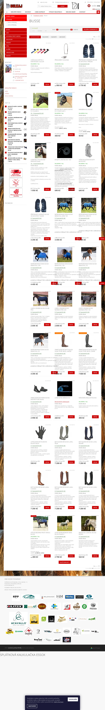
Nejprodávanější (35, 37)
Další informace (58, 702)
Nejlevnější (45, 37)
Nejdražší (53, 37)
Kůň (7, 33)
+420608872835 (19, 80)
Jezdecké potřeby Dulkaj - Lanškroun (21, 77)
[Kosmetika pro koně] (67, 606)
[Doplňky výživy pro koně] (43, 619)
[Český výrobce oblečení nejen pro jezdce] (14, 606)
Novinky (28, 12)
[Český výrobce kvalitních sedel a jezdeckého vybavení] (30, 597)
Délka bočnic (9, 96)
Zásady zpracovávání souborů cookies (16, 590)
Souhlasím (73, 699)
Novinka (40, 31)
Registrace (97, 2)
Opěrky (7, 93)
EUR (96, 9)
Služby (8, 49)
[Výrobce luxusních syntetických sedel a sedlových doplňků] (69, 597)
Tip (46, 31)
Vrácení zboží (70, 12)
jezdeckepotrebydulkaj (21, 74)
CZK (93, 9)
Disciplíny (9, 39)
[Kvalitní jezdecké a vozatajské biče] (84, 606)
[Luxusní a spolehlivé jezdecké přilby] (79, 597)
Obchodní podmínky (13, 579)
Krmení (8, 42)
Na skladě (35, 28)
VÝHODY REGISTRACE (55, 12)
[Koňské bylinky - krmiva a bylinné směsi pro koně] (48, 639)
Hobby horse (10, 16)
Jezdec (8, 29)
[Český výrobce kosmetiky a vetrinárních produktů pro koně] (77, 606)
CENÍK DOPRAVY (40, 12)
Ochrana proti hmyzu (13, 36)
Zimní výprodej (12, 22)
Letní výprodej (12, 25)
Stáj (7, 46)
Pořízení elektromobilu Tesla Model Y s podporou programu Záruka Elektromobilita (16, 583)
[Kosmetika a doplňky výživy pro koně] (54, 606)
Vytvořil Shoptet (96, 648)
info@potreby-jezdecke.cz (20, 65)
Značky (8, 56)
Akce (33, 31)
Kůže (6, 91)
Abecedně (62, 37)
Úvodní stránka (7, 12)
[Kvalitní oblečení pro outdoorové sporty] (89, 597)
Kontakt (82, 12)
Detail (47, 84)
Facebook (17, 71)
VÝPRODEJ (9, 19)
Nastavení (32, 706)
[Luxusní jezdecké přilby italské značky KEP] (16, 597)
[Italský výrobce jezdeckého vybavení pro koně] (18, 619)
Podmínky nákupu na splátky (13, 587)
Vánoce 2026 (10, 52)
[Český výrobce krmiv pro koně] (93, 606)
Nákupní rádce (16, 12)
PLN (99, 9)
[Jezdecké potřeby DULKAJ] (14, 5)
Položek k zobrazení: (91, 29)
